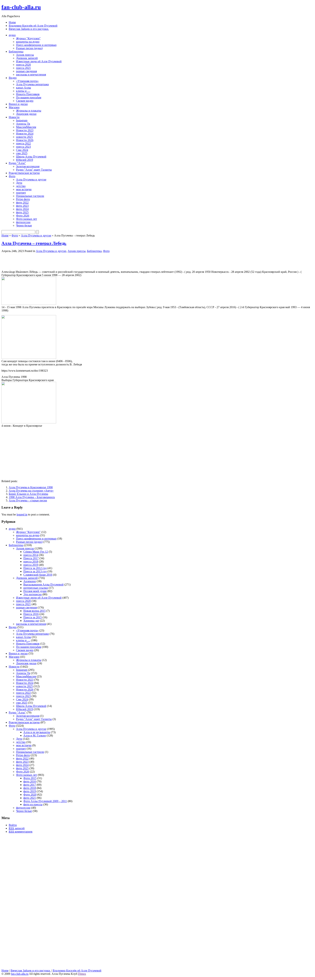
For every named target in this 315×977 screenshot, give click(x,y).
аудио (12, 35)
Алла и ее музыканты (36, 732)
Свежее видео (24, 100)
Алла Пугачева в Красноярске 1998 (31, 487)
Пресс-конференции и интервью (36, 44)
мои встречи (24, 189)
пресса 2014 (30, 555)
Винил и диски (18, 104)
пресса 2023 (23, 146)
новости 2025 (24, 136)
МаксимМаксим (26, 127)
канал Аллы (23, 87)
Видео (13, 77)
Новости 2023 (24, 130)
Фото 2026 (22, 215)
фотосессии (23, 222)
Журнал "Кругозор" (28, 38)
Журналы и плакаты (28, 110)
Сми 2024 (22, 150)
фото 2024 (22, 209)
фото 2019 (29, 791)
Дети (19, 182)
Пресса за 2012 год (35, 568)
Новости (14, 117)
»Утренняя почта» (27, 81)
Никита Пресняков (28, 94)
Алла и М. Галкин (34, 735)
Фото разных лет (26, 218)
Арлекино (29, 581)
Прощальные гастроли (30, 195)
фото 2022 (22, 202)
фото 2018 (29, 788)
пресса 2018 (30, 561)
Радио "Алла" (17, 163)
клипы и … (23, 90)
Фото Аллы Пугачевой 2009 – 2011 (45, 801)
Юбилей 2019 (24, 159)
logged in (22, 514)
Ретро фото (23, 199)
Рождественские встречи (24, 173)
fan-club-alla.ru (21, 7)
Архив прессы (25, 54)
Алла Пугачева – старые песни (28, 500)
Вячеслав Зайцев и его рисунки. (29, 28)
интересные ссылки (35, 587)
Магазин (14, 107)
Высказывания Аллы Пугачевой (43, 584)
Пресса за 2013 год (35, 571)
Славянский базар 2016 (37, 574)
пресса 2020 (23, 64)
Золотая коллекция (27, 166)
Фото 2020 (29, 794)
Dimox (82, 973)
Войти (13, 825)
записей (17, 828)
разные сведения (26, 71)
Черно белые (24, 225)
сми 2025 (21, 153)
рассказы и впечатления (31, 74)
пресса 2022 (23, 143)
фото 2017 (29, 784)
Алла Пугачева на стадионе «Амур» (31, 490)
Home (12, 22)
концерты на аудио (27, 41)
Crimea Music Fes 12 (35, 551)
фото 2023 (22, 205)
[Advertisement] (44, 261)
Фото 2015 (29, 778)
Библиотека (16, 51)
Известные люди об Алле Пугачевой (39, 61)
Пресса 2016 (31, 614)
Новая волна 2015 (34, 610)
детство (21, 186)
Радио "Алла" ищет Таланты (34, 169)
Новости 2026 (24, 140)
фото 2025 (22, 212)
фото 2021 (29, 797)
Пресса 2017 (31, 558)
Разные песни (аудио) (29, 48)
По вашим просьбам (28, 97)
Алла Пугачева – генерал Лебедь (33, 243)
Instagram (21, 120)
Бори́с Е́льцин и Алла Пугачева (28, 493)
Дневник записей (27, 58)
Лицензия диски (26, 113)
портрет (21, 192)
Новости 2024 (24, 133)
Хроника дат (31, 620)
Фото (12, 176)
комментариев (20, 831)
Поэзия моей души (35, 591)
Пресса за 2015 (32, 617)
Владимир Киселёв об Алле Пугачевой (33, 25)
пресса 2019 (30, 564)
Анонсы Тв (23, 123)
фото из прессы (32, 804)
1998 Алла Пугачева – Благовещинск (32, 497)
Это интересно (32, 594)
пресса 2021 (23, 67)
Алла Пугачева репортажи (32, 84)
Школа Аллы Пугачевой (31, 156)
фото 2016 (29, 781)
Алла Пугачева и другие (31, 179)
